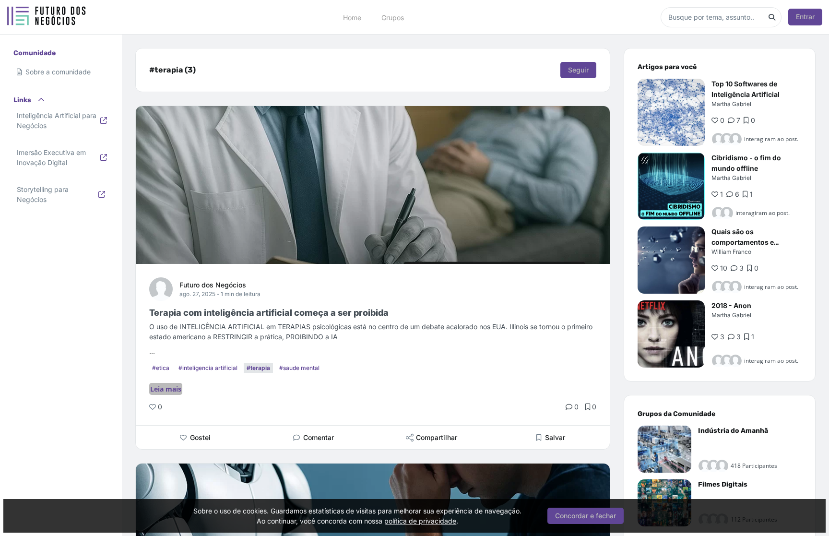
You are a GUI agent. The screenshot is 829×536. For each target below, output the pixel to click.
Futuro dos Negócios (212, 285)
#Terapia (258, 367)
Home (352, 17)
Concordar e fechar (585, 516)
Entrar (805, 16)
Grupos (392, 17)
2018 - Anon (731, 305)
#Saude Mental (299, 367)
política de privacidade (420, 521)
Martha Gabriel (731, 103)
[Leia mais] (671, 112)
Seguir (578, 70)
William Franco (731, 251)
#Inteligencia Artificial (207, 367)
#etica (160, 367)
